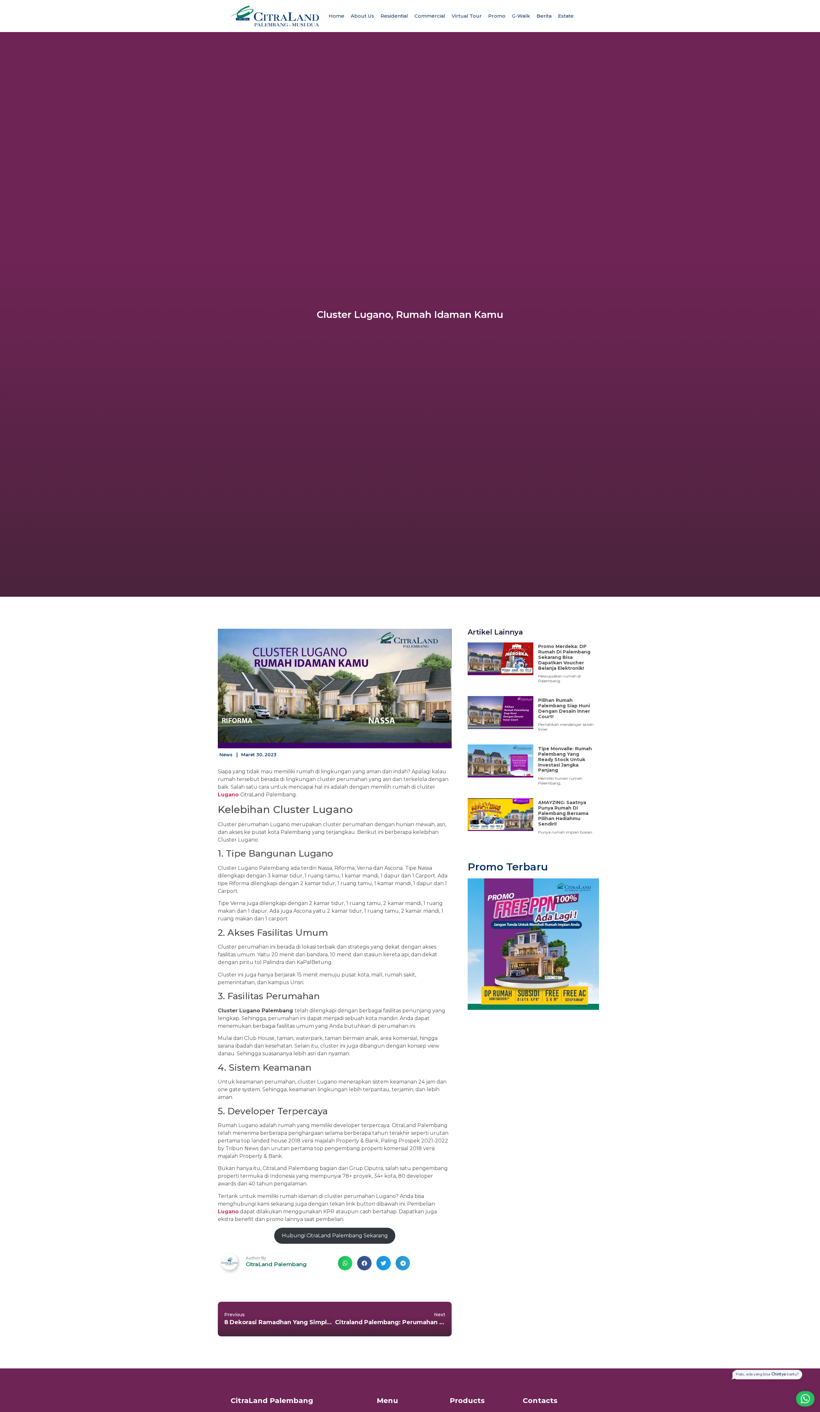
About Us (362, 16)
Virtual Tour (467, 16)
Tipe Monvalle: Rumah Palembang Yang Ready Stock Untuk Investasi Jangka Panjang (565, 759)
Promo (496, 16)
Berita (544, 16)
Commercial (429, 16)
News (226, 755)
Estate (566, 16)
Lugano (228, 795)
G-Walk (521, 16)
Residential (394, 16)
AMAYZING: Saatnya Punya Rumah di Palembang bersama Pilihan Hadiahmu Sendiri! (563, 813)
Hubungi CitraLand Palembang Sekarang (335, 1236)
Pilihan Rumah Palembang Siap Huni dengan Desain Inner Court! (564, 708)
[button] (345, 1263)
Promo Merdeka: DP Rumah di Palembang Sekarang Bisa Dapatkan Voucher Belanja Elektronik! (564, 657)
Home (336, 16)
